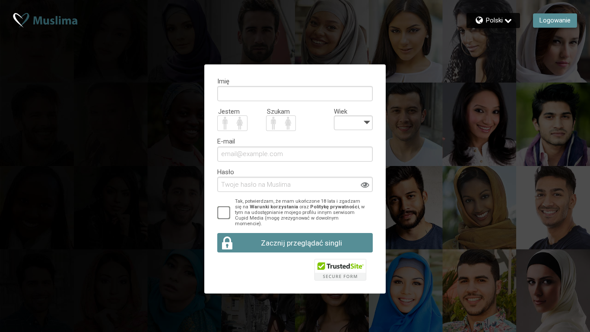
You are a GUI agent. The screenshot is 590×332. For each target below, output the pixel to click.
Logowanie (555, 20)
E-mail (226, 141)
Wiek (340, 111)
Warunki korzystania (274, 207)
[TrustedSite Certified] (340, 270)
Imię (223, 81)
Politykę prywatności (334, 207)
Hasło (225, 172)
